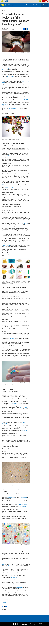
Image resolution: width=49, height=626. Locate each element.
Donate (45, 1)
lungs (8, 68)
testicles (26, 68)
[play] (2, 4)
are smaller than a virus (9, 187)
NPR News (3, 10)
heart (14, 68)
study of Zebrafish (6, 245)
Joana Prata (25, 223)
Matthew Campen (5, 184)
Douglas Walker (7, 155)
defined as (9, 147)
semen (15, 330)
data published (6, 94)
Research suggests (21, 583)
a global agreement (12, 108)
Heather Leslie (10, 76)
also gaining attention (23, 504)
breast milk (10, 330)
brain (20, 68)
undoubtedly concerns (13, 90)
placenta (3, 69)
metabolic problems (23, 497)
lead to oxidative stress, (23, 420)
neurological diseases (25, 430)
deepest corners (23, 66)
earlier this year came (16, 403)
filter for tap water (14, 577)
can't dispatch (12, 338)
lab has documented (22, 356)
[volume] (5, 5)
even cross (23, 330)
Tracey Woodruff (25, 99)
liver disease (9, 408)
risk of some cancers (11, 497)
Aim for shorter (10, 565)
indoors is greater (19, 587)
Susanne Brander (5, 104)
